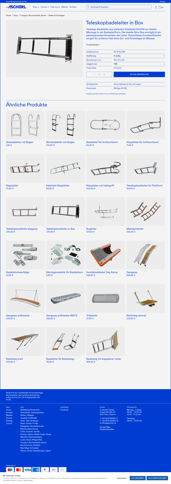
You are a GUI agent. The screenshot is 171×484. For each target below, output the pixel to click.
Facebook (64, 410)
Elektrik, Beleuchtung (29, 429)
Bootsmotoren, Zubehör (30, 445)
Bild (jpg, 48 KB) (120, 88)
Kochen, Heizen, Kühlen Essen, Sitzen (35, 434)
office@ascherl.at (108, 423)
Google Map (105, 427)
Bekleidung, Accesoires (30, 410)
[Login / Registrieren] (156, 7)
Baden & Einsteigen (57, 15)
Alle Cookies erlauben (157, 478)
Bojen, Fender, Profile (29, 423)
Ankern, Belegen (27, 415)
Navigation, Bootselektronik (32, 426)
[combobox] (120, 7)
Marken (65, 7)
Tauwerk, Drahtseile (28, 418)
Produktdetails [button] (92, 45)
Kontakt (73, 7)
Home (8, 15)
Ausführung (91, 56)
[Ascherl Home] (16, 6)
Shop (15, 15)
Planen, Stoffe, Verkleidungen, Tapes (35, 451)
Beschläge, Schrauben (29, 448)
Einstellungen (122, 478)
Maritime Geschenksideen (31, 437)
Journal (9, 423)
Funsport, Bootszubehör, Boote (33, 15)
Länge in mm (91, 64)
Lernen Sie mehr (28, 480)
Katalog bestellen (107, 429)
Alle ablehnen (138, 478)
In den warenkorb (139, 74)
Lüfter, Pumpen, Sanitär (30, 431)
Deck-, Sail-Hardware (29, 421)
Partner (9, 418)
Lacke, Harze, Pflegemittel (31, 440)
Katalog (162, 1)
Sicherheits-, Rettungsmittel (32, 412)
